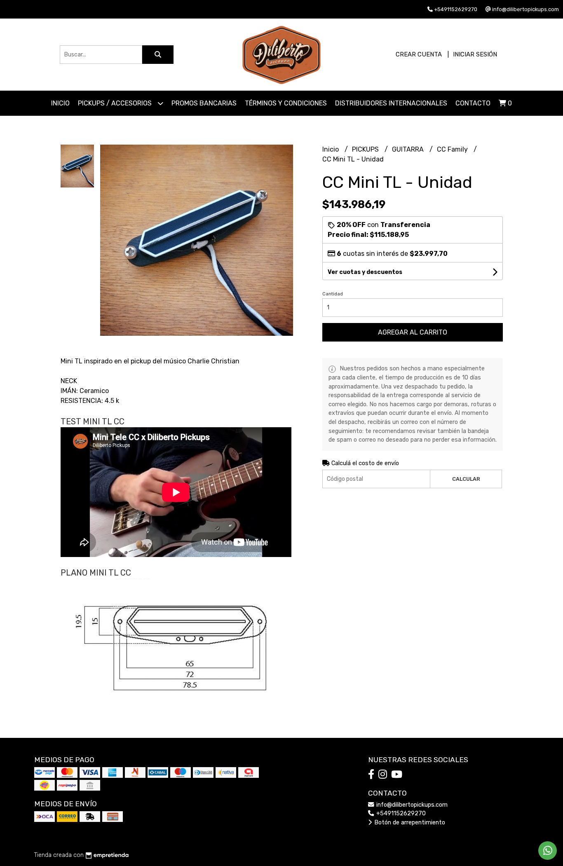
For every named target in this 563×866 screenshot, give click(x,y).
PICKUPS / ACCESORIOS (115, 103)
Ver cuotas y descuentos (365, 272)
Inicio (60, 103)
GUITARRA (408, 149)
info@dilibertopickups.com (411, 804)
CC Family (453, 149)
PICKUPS (366, 149)
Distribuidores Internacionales (391, 103)
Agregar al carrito (412, 332)
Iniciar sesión (475, 54)
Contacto (472, 103)
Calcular (466, 479)
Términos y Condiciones (286, 103)
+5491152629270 (400, 813)
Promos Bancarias (204, 103)
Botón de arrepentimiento (409, 822)
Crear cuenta (419, 54)
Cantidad (332, 294)
